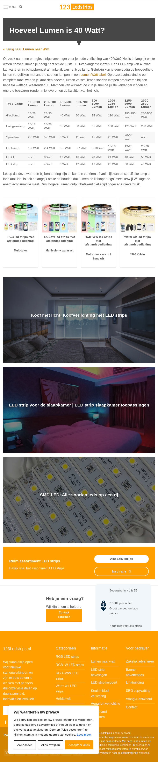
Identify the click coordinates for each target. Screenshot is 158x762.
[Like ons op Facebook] (5, 722)
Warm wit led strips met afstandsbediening (137, 240)
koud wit (98, 258)
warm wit (67, 250)
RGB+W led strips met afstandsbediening (59, 238)
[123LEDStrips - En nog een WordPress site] (81, 7)
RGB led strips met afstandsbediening (20, 238)
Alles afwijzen (50, 745)
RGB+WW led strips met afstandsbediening (98, 240)
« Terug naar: (26, 49)
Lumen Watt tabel (93, 74)
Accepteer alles (79, 745)
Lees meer (84, 734)
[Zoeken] (20, 7)
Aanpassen (25, 745)
